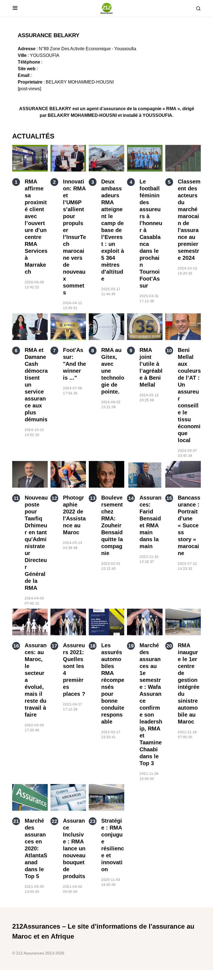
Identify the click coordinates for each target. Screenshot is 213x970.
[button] (15, 8)
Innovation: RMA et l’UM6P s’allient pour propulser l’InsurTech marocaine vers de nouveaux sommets (74, 237)
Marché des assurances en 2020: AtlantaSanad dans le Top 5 (36, 848)
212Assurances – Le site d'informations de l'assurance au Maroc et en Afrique (103, 931)
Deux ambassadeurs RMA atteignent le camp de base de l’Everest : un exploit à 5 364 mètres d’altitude (112, 230)
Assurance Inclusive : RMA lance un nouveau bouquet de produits (74, 848)
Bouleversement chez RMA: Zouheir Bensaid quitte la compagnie (112, 525)
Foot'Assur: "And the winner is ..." (74, 364)
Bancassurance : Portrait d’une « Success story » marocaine (189, 525)
